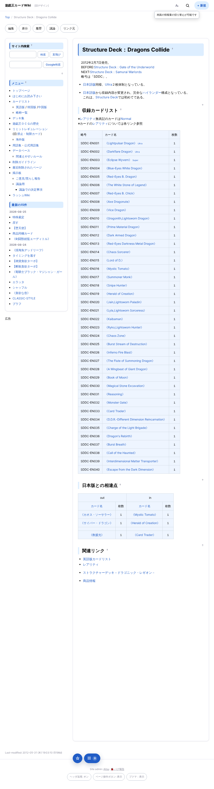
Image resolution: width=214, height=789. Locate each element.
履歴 (39, 28)
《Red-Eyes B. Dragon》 (121, 176)
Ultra (108, 84)
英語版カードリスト (97, 559)
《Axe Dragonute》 (118, 201)
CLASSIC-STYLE (24, 298)
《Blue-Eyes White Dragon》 (124, 168)
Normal (126, 119)
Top (7, 17)
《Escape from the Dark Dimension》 (130, 469)
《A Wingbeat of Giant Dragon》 (127, 369)
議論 (52, 28)
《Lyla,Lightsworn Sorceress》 (125, 310)
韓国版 (31, 107)
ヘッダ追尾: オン (79, 776)
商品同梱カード (23, 233)
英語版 (20, 107)
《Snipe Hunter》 (117, 285)
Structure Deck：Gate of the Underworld (124, 67)
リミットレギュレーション (30, 129)
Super (135, 160)
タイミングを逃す (24, 255)
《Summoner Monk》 (119, 277)
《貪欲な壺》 (21, 293)
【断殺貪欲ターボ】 (26, 266)
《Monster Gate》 (117, 402)
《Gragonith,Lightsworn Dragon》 (128, 218)
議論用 (20, 184)
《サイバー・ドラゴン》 (97, 523)
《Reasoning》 (115, 394)
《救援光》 (96, 535)
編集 (11, 28)
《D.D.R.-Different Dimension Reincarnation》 (135, 419)
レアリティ (88, 119)
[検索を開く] (187, 5)
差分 (25, 28)
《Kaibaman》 (114, 319)
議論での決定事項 (30, 189)
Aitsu (106, 769)
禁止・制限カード (29, 134)
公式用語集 (31, 145)
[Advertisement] (36, 383)
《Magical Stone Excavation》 (125, 386)
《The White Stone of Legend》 (126, 185)
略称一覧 (22, 112)
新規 (203, 5)
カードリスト (21, 101)
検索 (43, 54)
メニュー (18, 83)
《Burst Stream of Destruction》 (127, 344)
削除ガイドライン (24, 162)
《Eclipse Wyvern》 (118, 160)
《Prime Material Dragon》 (123, 227)
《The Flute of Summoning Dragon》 (130, 360)
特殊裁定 (18, 217)
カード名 (97, 506)
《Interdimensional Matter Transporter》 (132, 461)
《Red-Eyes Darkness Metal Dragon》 (131, 243)
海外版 (20, 139)
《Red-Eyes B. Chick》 (120, 193)
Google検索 (53, 64)
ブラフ (17, 303)
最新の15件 (19, 204)
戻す (15, 222)
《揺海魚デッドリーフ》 (29, 250)
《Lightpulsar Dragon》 (121, 143)
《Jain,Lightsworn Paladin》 (124, 302)
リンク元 (69, 28)
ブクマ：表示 (136, 776)
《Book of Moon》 (117, 377)
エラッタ (18, 282)
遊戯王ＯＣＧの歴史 (26, 123)
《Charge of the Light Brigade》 (127, 427)
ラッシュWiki (21, 195)
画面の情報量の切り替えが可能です (177, 14)
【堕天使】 (20, 228)
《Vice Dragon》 (116, 210)
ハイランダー (152, 93)
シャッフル (20, 287)
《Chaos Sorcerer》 (118, 252)
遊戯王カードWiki (18, 5)
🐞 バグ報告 (117, 769)
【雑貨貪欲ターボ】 (26, 261)
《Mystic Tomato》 (118, 268)
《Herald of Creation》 (120, 293)
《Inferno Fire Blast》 (119, 352)
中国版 (42, 107)
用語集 (17, 145)
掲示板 (17, 173)
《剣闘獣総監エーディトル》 (32, 239)
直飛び (56, 54)
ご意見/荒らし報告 (28, 178)
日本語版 (89, 84)
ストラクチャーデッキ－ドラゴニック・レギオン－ (119, 573)
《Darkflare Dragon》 (119, 151)
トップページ (21, 90)
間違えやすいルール (29, 156)
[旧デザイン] (41, 5)
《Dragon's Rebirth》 (119, 436)
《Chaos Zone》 (116, 335)
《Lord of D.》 (114, 260)
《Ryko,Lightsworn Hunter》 (124, 327)
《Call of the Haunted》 (121, 453)
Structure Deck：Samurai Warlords (116, 72)
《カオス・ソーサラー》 (97, 514)
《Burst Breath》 (116, 444)
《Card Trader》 (116, 411)
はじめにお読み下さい (27, 96)
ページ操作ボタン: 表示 (109, 776)
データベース (21, 150)
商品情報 (89, 581)
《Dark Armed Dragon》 (121, 235)
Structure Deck (107, 97)
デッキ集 (18, 118)
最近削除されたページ (27, 167)
